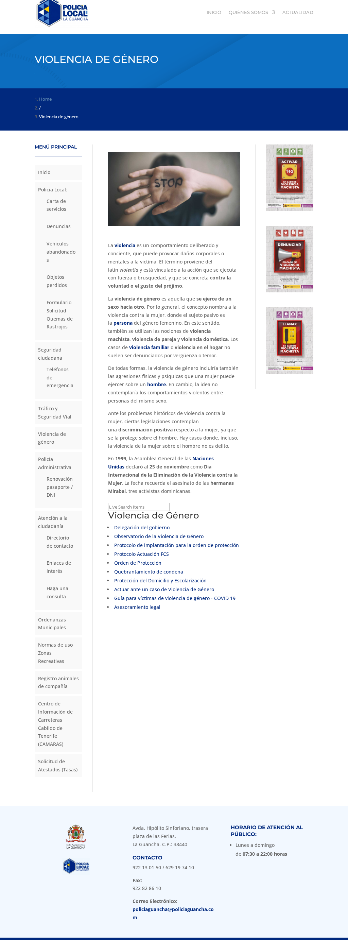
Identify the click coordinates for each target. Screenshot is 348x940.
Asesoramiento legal (137, 607)
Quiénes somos (248, 12)
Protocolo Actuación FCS (141, 554)
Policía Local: (52, 189)
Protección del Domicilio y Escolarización (160, 580)
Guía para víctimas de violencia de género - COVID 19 (175, 598)
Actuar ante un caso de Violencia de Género (164, 589)
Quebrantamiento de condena (148, 571)
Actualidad (297, 12)
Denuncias (59, 226)
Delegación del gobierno (142, 527)
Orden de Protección (137, 563)
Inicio (214, 12)
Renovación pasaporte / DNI (60, 487)
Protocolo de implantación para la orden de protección (176, 545)
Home (45, 99)
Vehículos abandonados (61, 251)
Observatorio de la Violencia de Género (159, 536)
